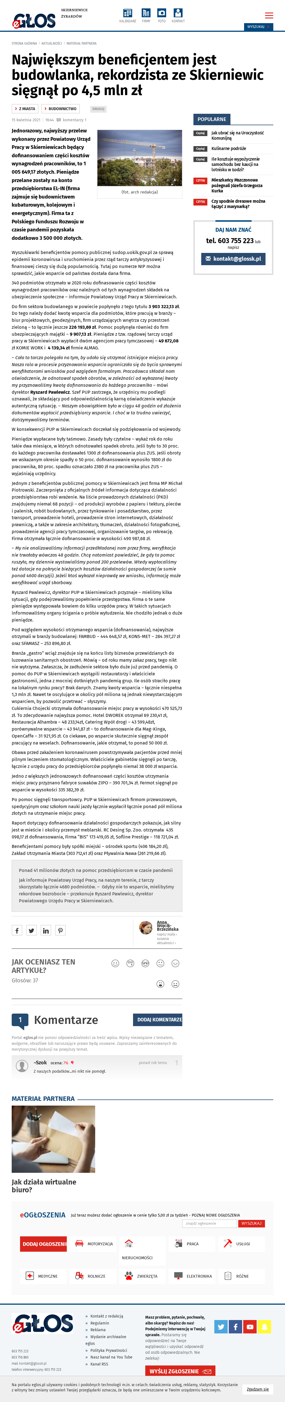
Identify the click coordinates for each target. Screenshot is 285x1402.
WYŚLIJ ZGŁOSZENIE (174, 1371)
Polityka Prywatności (108, 1350)
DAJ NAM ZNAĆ (233, 229)
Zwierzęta (147, 1276)
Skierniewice (74, 10)
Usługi (243, 1243)
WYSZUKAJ (252, 1223)
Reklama (98, 1330)
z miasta (25, 109)
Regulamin (99, 1323)
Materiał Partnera (82, 43)
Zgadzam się (260, 1389)
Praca (192, 1243)
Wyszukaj (256, 27)
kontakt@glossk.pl (236, 259)
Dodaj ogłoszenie (45, 1244)
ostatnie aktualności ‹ (166, 941)
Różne (242, 1276)
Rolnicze (96, 1276)
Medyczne (48, 1276)
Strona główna (24, 43)
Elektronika (199, 1276)
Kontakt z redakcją (106, 1316)
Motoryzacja (100, 1243)
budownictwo (61, 109)
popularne (212, 119)
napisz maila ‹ (167, 934)
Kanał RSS (99, 1364)
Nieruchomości (137, 1257)
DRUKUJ (99, 110)
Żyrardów (71, 16)
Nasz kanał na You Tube (111, 1357)
